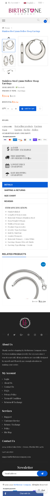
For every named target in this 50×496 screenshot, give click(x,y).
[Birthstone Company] (25, 322)
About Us (8, 383)
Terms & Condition (12, 398)
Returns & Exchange (13, 402)
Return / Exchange (12, 424)
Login (6, 379)
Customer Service (12, 420)
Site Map (8, 432)
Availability (8, 87)
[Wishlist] (40, 108)
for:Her (27, 129)
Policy (6, 428)
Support (8, 417)
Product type (9, 91)
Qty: (4, 108)
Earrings (38, 126)
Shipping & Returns (14, 190)
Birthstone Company (22, 484)
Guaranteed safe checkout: (16, 133)
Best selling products (24, 126)
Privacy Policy (10, 394)
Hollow (35, 129)
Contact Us (9, 387)
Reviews (8, 201)
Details (8, 185)
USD (41, 2)
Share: (5, 120)
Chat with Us (25, 493)
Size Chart (10, 196)
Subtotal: (7, 102)
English (30, 3)
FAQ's (6, 390)
